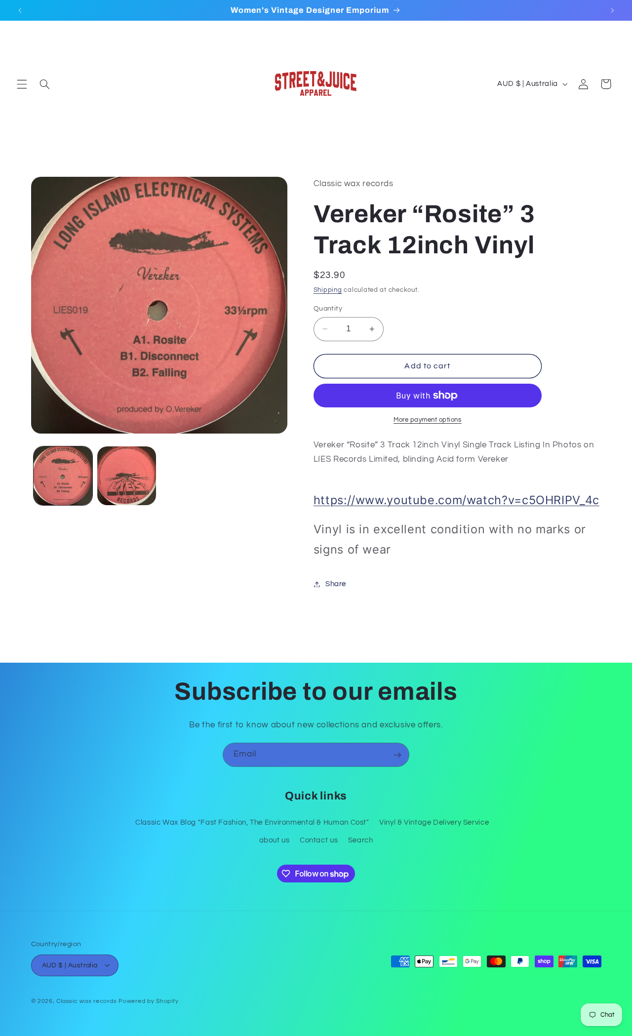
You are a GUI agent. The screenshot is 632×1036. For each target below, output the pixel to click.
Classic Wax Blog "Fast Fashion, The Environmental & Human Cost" (252, 822)
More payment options (428, 420)
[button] (21, 84)
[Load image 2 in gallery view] (126, 475)
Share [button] (335, 584)
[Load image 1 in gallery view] (63, 475)
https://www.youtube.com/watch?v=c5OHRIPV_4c (456, 500)
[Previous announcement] (20, 10)
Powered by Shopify (148, 1000)
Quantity (328, 308)
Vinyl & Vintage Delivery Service (434, 822)
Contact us (319, 839)
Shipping (328, 290)
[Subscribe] (397, 755)
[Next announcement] (612, 10)
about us (274, 839)
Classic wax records (86, 1000)
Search (360, 839)
